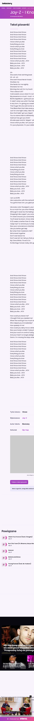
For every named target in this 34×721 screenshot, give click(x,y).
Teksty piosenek (17, 8)
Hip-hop (24, 8)
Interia (3, 8)
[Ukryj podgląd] (31, 696)
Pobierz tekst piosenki (19, 482)
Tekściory (9, 8)
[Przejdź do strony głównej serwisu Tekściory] (7, 3)
